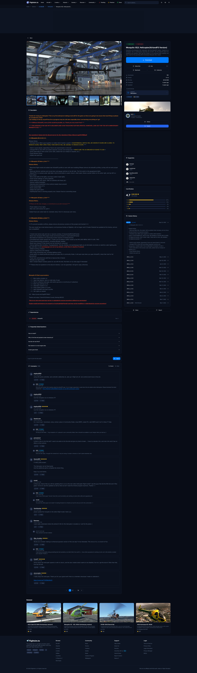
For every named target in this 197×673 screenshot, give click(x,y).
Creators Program (89, 655)
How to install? (32, 333)
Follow (148, 121)
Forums (87, 646)
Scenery (73, 2)
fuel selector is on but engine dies (37, 345)
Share (136, 310)
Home (42, 2)
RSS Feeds (58, 660)
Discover (82, 2)
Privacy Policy (147, 646)
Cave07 (36, 559)
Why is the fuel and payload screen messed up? (40, 337)
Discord (29, 649)
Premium (112, 2)
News (86, 643)
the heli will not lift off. (34, 341)
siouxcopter (37, 573)
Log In (117, 358)
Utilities (57, 653)
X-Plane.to (58, 658)
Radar (86, 653)
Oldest (118, 366)
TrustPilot (36, 652)
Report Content (118, 655)
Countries (58, 655)
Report (160, 310)
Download (148, 60)
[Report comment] (46, 380)
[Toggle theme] (161, 2)
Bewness (36, 520)
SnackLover (37, 418)
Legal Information (148, 648)
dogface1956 (37, 373)
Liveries (57, 2)
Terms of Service (148, 643)
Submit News (117, 653)
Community (92, 2)
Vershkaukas (37, 508)
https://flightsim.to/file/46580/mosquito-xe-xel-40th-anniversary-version (61, 388)
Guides (87, 650)
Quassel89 (37, 459)
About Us (116, 646)
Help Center (117, 643)
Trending (103, 2)
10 (78, 590)
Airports (65, 2)
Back (31, 38)
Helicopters (50, 6)
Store (120, 2)
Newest (111, 366)
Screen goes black (33, 349)
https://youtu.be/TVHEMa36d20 (43, 580)
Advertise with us (120, 650)
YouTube (41, 649)
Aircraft (48, 2)
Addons (34, 6)
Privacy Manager (148, 650)
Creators (87, 648)
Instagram (35, 649)
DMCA (145, 653)
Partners (116, 648)
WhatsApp (29, 652)
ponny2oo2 (37, 438)
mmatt (35, 480)
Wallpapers (88, 658)
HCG (37, 384)
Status (116, 658)
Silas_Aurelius (38, 538)
